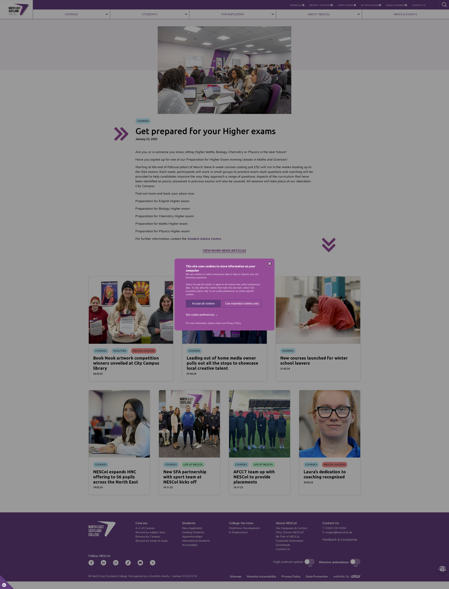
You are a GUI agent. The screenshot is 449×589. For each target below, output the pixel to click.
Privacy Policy (233, 323)
